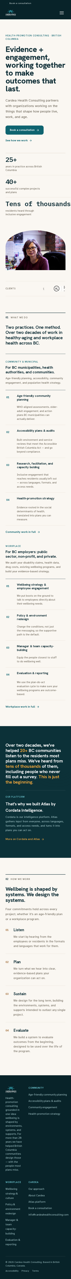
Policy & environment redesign (13, 1209)
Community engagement (42, 1107)
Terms (35, 1270)
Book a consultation (20, 3)
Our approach (36, 1189)
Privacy (25, 1270)
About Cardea (36, 1195)
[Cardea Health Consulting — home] (11, 13)
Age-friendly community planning (47, 1094)
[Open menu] (61, 13)
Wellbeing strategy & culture (12, 1193)
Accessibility (12, 1270)
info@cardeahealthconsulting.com (48, 1214)
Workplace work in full (20, 706)
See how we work (17, 140)
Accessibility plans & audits (44, 1101)
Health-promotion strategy (44, 1113)
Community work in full (21, 532)
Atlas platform (36, 1201)
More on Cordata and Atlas (23, 839)
